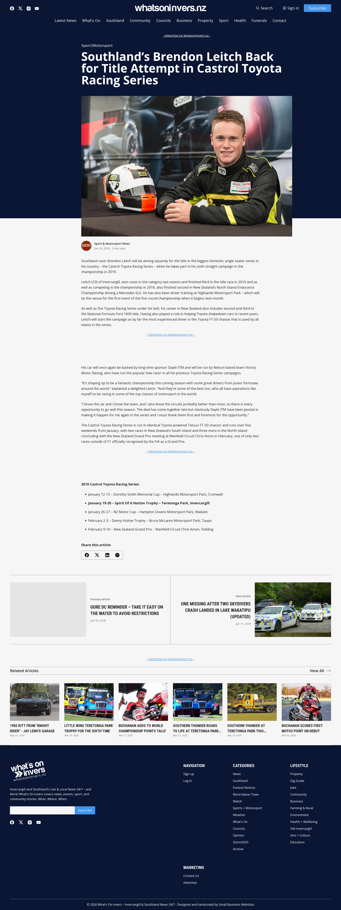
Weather (239, 814)
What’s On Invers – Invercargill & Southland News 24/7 (136, 904)
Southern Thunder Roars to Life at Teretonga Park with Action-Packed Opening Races (196, 728)
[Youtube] (37, 8)
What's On (91, 20)
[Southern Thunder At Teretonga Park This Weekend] (252, 702)
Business (184, 20)
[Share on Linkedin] (107, 555)
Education (297, 842)
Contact (279, 20)
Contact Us (191, 875)
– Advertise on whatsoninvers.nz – (170, 335)
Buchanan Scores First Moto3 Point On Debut (302, 728)
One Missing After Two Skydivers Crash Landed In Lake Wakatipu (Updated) (216, 610)
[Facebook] (12, 8)
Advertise (190, 882)
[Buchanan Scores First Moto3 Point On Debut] (306, 702)
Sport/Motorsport (97, 45)
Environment (299, 814)
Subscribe (317, 8)
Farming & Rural (301, 808)
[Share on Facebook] (87, 555)
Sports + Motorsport (247, 808)
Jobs (293, 787)
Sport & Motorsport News (112, 243)
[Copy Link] (117, 555)
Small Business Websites (236, 904)
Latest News (65, 20)
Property (205, 20)
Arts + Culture (300, 835)
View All (317, 671)
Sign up (188, 773)
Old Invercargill (301, 828)
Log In (187, 780)
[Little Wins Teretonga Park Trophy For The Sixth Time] (89, 702)
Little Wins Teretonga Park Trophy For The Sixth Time (88, 728)
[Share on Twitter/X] (97, 555)
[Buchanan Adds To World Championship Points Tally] (143, 702)
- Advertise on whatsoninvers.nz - (186, 35)
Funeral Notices (244, 787)
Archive (238, 849)
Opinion (238, 835)
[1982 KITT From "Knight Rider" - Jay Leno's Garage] (34, 702)
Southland (115, 20)
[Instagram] (29, 8)
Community (140, 20)
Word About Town (246, 794)
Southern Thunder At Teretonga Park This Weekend (246, 728)
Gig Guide (297, 780)
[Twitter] (20, 8)
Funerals (259, 20)
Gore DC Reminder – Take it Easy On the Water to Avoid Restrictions (126, 610)
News (237, 773)
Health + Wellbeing (303, 821)
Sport (223, 20)
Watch (237, 801)
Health (240, 20)
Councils (163, 20)
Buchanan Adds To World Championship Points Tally (142, 728)
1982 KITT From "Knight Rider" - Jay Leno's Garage (32, 728)
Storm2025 (240, 842)
